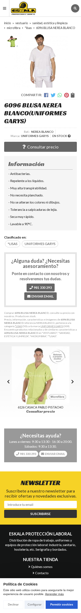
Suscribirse (40, 514)
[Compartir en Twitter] (53, 95)
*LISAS (18, 326)
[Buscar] (75, 8)
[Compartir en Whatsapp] (60, 95)
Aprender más (54, 594)
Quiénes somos (42, 567)
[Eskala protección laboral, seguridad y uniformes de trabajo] (39, 8)
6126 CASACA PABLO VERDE (40, 407)
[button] (72, 382)
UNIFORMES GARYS (51, 326)
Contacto (42, 573)
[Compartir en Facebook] (46, 95)
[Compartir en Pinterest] (66, 95)
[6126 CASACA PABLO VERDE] (40, 375)
